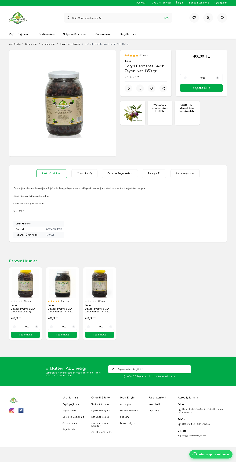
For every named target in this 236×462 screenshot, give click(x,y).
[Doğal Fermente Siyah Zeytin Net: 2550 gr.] (25, 283)
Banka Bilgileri (128, 423)
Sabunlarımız (70, 423)
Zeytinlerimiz (49, 44)
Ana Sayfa (15, 44)
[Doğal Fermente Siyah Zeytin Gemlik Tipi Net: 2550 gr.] (99, 283)
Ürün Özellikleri (51, 173)
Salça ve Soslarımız (73, 417)
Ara (166, 18)
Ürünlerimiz (31, 44)
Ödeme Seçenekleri (119, 173)
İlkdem (128, 61)
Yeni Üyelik (155, 404)
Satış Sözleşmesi (100, 417)
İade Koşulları (185, 173)
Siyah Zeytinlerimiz (70, 44)
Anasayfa (125, 404)
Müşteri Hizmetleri (129, 410)
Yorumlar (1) (84, 173)
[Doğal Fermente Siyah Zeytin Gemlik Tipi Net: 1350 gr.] (62, 283)
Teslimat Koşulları (100, 404)
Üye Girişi (154, 410)
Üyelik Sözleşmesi (101, 410)
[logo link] (18, 18)
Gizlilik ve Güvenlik (101, 432)
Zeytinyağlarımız (72, 404)
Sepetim (124, 417)
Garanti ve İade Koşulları (99, 424)
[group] (62, 103)
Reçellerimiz (69, 429)
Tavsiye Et (154, 173)
